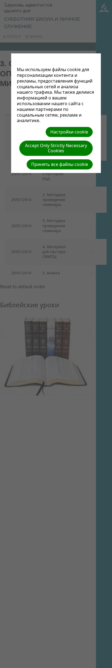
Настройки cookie (69, 132)
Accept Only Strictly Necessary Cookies (56, 148)
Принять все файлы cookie (59, 164)
